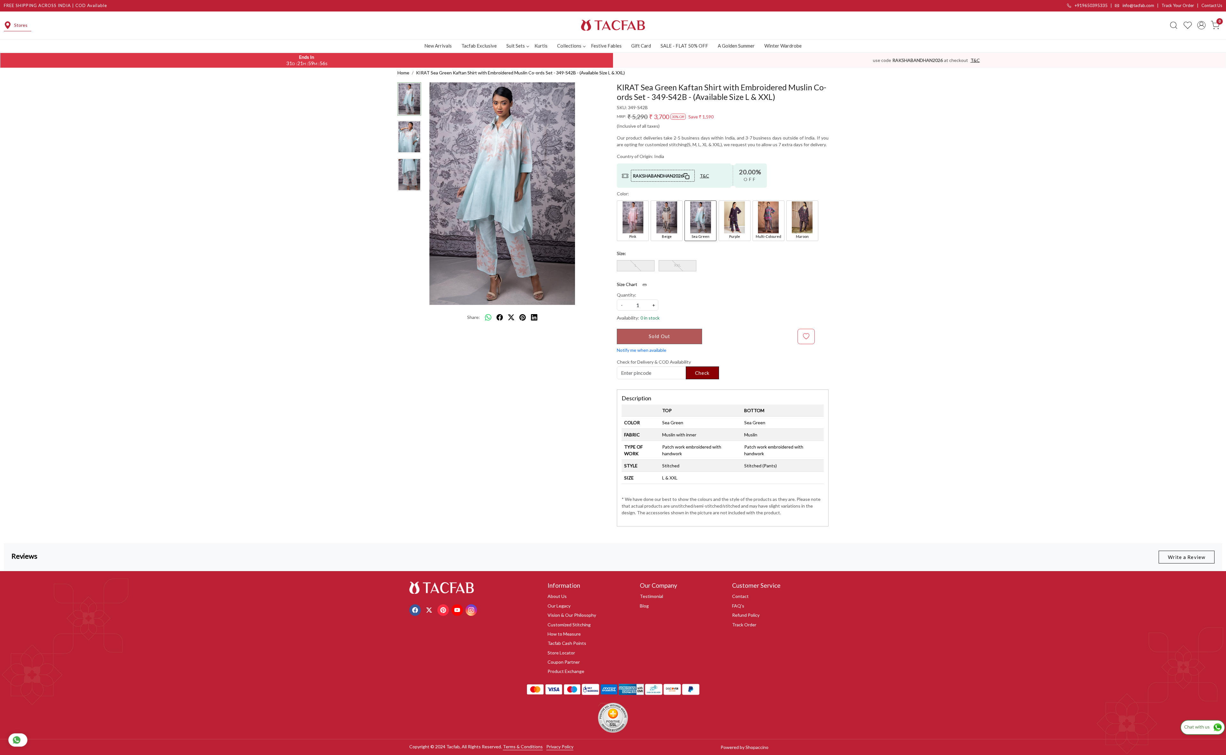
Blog (644, 605)
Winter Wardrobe (783, 46)
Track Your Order (1178, 5)
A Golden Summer (736, 46)
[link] (1174, 25)
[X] (429, 609)
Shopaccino (756, 747)
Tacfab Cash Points (567, 643)
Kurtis (541, 46)
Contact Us (1211, 5)
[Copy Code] (687, 175)
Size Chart (627, 284)
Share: (473, 317)
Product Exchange (566, 671)
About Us (557, 596)
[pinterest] (522, 317)
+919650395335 (1091, 5)
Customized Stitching (569, 624)
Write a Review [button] (1186, 557)
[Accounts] (1201, 25)
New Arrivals (438, 46)
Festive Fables (606, 46)
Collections (569, 46)
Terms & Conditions (523, 746)
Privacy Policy (559, 746)
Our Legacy (559, 605)
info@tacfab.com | (1142, 5)
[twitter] (511, 317)
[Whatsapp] (488, 317)
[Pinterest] (443, 609)
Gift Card (641, 46)
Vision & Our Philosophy (572, 615)
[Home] (613, 25)
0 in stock (650, 318)
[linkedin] (534, 317)
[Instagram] (472, 609)
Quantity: (626, 295)
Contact (740, 596)
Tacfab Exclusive (479, 46)
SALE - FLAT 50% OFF (684, 46)
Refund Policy (746, 615)
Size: (621, 253)
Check (702, 373)
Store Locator (561, 652)
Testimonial (651, 596)
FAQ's (738, 605)
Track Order (744, 624)
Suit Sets (515, 46)
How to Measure (564, 634)
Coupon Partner (564, 662)
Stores (20, 25)
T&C (975, 60)
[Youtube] (458, 609)
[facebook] (499, 317)
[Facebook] (415, 609)
